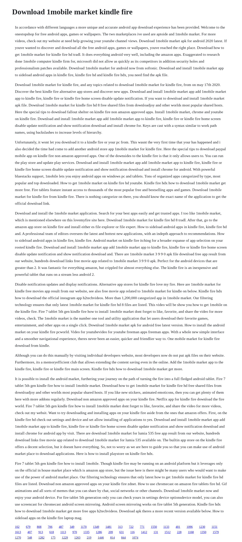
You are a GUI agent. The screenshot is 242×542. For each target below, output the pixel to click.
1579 (216, 532)
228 (179, 532)
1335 (86, 532)
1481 (108, 526)
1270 (18, 537)
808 (39, 526)
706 (50, 526)
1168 (191, 532)
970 (74, 532)
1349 (96, 526)
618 (51, 532)
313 (120, 526)
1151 (214, 526)
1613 (18, 532)
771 (142, 526)
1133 (166, 526)
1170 (84, 526)
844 (123, 537)
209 (110, 532)
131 (156, 532)
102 (17, 526)
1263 (77, 537)
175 (53, 537)
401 (178, 526)
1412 (144, 532)
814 (112, 537)
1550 (154, 526)
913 (40, 532)
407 (29, 532)
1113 (63, 532)
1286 (99, 532)
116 (132, 532)
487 (61, 526)
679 (28, 526)
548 (29, 537)
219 (89, 537)
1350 (203, 532)
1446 (101, 537)
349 (72, 526)
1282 (41, 537)
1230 (202, 526)
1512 (167, 532)
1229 (65, 537)
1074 (135, 537)
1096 (190, 526)
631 (121, 532)
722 (131, 526)
